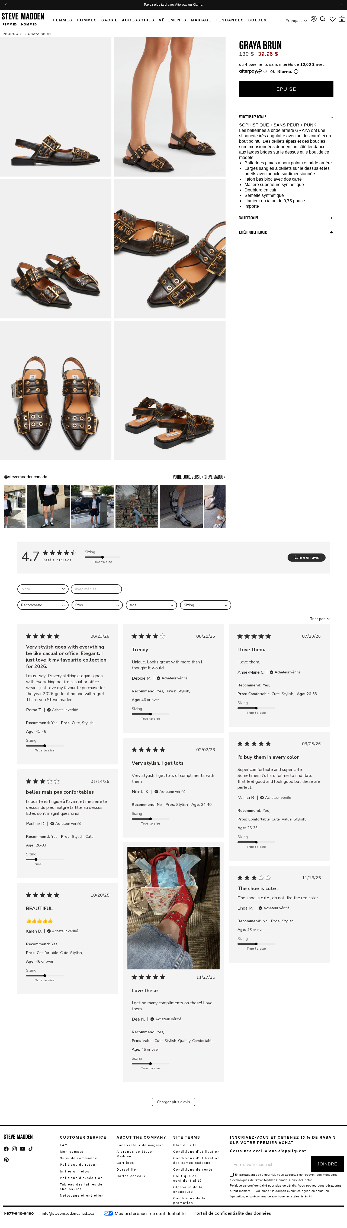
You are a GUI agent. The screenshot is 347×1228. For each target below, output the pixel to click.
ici (310, 1196)
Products (13, 33)
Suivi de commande (78, 1157)
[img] (323, 18)
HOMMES (29, 23)
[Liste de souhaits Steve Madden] (333, 19)
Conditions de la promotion (189, 1200)
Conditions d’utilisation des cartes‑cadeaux (196, 1160)
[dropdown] (43, 589)
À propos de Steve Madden (134, 1153)
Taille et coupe (248, 218)
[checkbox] (96, 589)
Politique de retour (78, 1164)
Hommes (87, 19)
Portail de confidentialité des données (232, 1213)
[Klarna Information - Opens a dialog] (285, 71)
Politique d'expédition (81, 1177)
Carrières (125, 1162)
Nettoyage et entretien (82, 1195)
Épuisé (286, 89)
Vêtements (173, 19)
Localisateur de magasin (140, 1145)
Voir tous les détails (252, 117)
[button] (60, 20)
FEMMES (9, 23)
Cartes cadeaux (131, 1175)
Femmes (62, 19)
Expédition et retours (253, 232)
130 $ (246, 54)
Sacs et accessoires (128, 19)
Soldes (257, 19)
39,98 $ (268, 54)
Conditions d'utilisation (196, 1151)
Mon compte (71, 1151)
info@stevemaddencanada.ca (68, 1213)
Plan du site (185, 1145)
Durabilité (126, 1169)
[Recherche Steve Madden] (322, 19)
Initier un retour (75, 1170)
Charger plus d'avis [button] (173, 1102)
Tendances (230, 19)
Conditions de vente (193, 1169)
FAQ (64, 1145)
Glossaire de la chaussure (188, 1189)
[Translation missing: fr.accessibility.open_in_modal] (55, 107)
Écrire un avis (306, 557)
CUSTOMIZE (150, 1213)
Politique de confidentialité (187, 1178)
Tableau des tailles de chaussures (81, 1186)
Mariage (201, 19)
